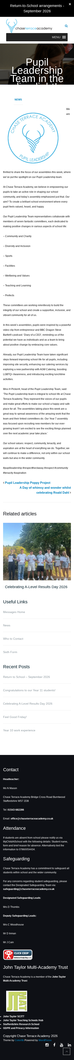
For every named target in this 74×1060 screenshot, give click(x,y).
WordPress (45, 1040)
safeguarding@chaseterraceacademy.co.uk (28, 889)
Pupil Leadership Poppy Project (27, 482)
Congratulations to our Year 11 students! (29, 690)
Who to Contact (13, 638)
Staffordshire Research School (21, 1024)
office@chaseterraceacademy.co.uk (32, 818)
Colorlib (19, 1040)
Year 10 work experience (19, 730)
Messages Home (14, 612)
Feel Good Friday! (15, 717)
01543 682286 (16, 809)
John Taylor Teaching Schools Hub (23, 1020)
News (18, 99)
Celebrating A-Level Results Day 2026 (36, 587)
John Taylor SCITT (13, 1016)
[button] (56, 37)
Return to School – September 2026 (26, 677)
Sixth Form (10, 652)
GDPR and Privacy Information (21, 1028)
